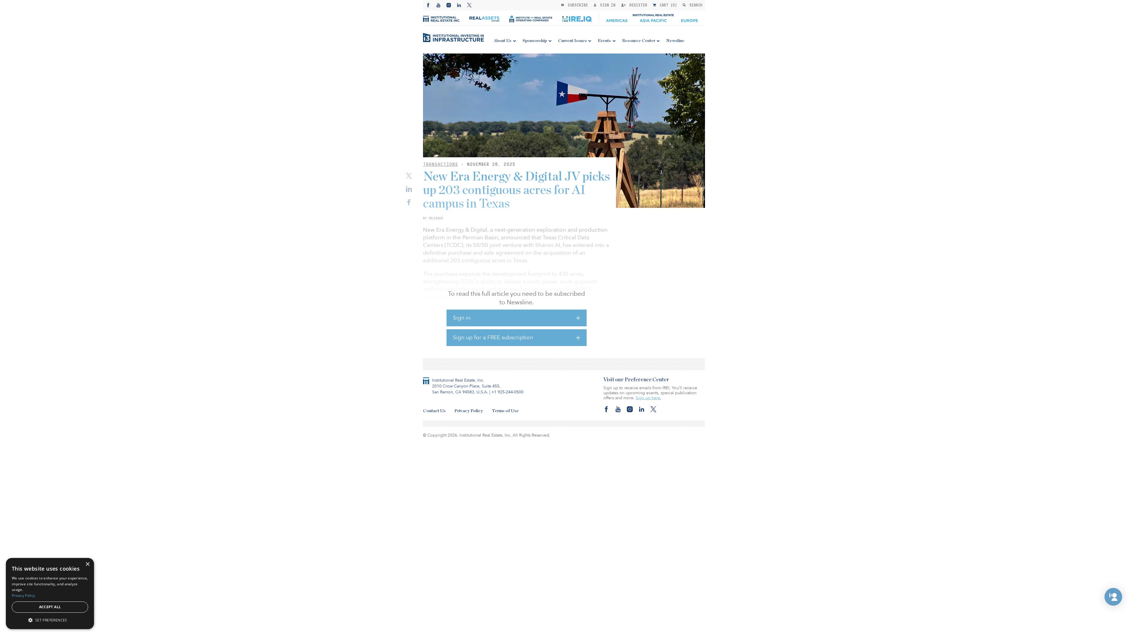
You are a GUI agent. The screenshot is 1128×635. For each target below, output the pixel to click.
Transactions (440, 164)
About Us (502, 41)
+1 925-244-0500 (507, 392)
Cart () (667, 5)
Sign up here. (648, 398)
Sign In (606, 5)
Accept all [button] (50, 606)
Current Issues (572, 41)
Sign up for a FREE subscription (493, 337)
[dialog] (50, 593)
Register (637, 5)
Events (604, 41)
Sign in (462, 318)
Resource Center (638, 41)
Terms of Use (505, 411)
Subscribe (576, 5)
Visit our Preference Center (636, 379)
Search (694, 5)
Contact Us (434, 411)
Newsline (675, 41)
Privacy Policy (468, 411)
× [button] (87, 564)
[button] (1113, 597)
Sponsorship (535, 41)
